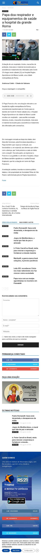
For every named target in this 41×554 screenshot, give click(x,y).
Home (4, 8)
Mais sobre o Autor (26, 222)
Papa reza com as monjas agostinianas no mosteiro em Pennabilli (25, 280)
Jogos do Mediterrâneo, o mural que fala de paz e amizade (24, 240)
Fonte (4, 180)
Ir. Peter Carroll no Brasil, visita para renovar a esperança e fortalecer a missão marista (26, 250)
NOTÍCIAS (10, 8)
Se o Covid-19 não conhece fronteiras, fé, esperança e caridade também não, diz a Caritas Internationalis (11, 210)
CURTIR (35, 360)
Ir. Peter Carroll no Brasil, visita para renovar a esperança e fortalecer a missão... (24, 439)
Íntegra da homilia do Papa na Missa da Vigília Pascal (29, 207)
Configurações (28, 550)
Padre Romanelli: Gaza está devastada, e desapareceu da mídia (25, 230)
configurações (7, 546)
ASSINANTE (33, 369)
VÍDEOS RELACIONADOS (9, 222)
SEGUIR (35, 364)
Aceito (6, 550)
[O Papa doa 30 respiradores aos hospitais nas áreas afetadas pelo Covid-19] (20, 132)
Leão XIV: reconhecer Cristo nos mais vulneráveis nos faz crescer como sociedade (25, 270)
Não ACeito (16, 550)
